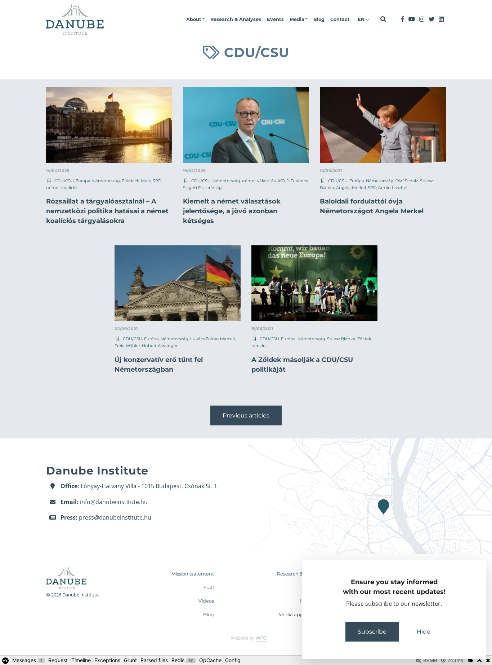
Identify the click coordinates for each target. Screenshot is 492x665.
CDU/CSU (64, 180)
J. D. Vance (297, 180)
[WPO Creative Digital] (246, 638)
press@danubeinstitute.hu (115, 517)
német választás (259, 180)
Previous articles (246, 415)
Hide (423, 631)
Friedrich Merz (136, 180)
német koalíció (61, 187)
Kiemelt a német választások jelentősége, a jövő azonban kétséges (232, 211)
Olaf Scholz (406, 180)
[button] (195, 19)
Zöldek (364, 338)
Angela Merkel (351, 187)
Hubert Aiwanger (160, 345)
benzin (258, 345)
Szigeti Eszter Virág (202, 187)
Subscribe (372, 631)
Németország (106, 180)
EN (362, 19)
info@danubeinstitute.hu (114, 502)
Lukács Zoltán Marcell (212, 338)
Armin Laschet (393, 187)
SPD (157, 180)
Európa (83, 180)
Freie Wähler (127, 345)
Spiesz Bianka (341, 338)
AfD (281, 180)
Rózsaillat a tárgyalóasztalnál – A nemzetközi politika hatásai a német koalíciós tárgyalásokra (107, 211)
